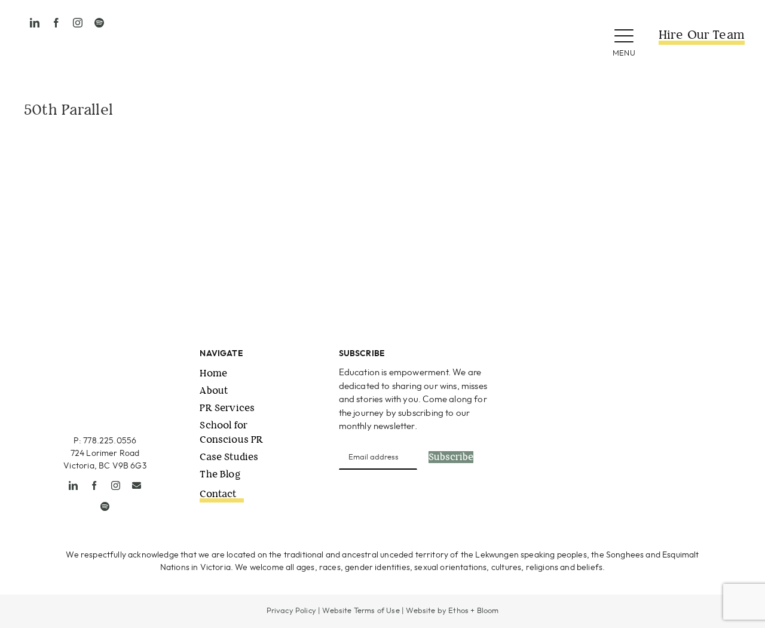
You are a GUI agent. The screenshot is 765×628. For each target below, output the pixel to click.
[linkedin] (34, 22)
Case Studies (229, 457)
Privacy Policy (291, 611)
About (214, 390)
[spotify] (99, 22)
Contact (218, 494)
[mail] (136, 485)
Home (213, 373)
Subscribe (451, 457)
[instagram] (77, 22)
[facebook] (56, 22)
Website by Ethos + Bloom (452, 611)
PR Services (227, 408)
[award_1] (573, 353)
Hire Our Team (702, 34)
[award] (685, 353)
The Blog (220, 474)
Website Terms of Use (360, 611)
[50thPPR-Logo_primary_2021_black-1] (382, 17)
